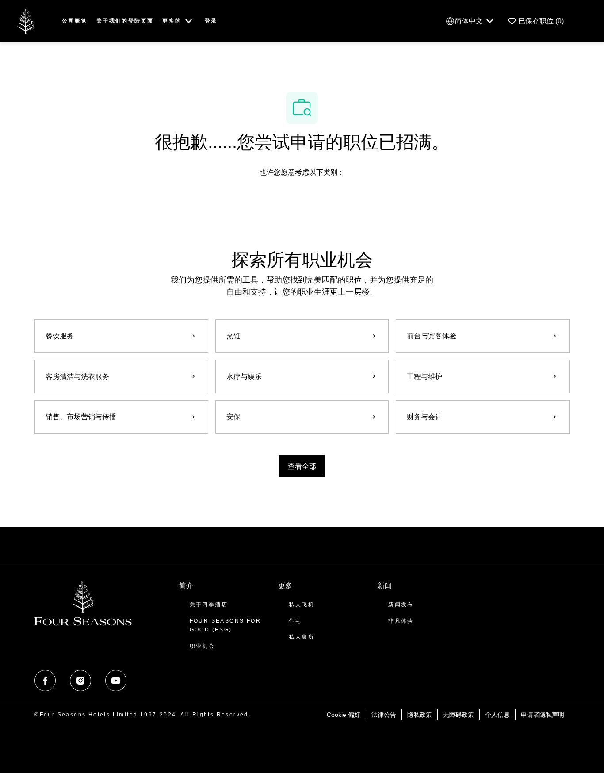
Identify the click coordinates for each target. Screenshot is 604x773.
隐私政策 (419, 714)
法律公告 (383, 714)
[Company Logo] (25, 20)
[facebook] (45, 680)
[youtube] (115, 680)
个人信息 (497, 714)
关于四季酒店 (209, 604)
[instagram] (80, 680)
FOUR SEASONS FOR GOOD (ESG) (225, 625)
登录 (211, 21)
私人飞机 (301, 604)
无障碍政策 (458, 714)
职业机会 (202, 646)
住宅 (295, 621)
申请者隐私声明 (542, 714)
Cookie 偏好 (343, 714)
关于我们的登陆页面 (125, 21)
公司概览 (75, 21)
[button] (302, 466)
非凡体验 (401, 621)
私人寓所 (301, 637)
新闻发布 (401, 604)
